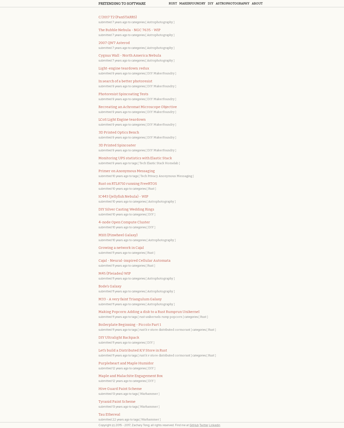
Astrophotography (232, 3)
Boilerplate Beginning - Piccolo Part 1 (130, 325)
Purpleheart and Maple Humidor (126, 363)
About (257, 3)
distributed (166, 329)
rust (142, 317)
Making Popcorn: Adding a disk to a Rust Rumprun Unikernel (149, 312)
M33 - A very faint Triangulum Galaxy (130, 299)
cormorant (182, 329)
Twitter (203, 425)
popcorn (176, 317)
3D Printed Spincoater (117, 145)
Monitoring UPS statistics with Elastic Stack (135, 158)
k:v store (152, 329)
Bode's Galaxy (110, 286)
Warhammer (149, 393)
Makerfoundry (192, 3)
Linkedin (214, 425)
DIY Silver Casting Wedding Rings (126, 209)
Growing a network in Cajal (121, 248)
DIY (150, 73)
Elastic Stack (155, 163)
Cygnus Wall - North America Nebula (130, 55)
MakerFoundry (164, 73)
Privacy (153, 176)
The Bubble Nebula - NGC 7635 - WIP (130, 30)
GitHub (194, 425)
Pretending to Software (122, 3)
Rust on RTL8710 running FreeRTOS (128, 183)
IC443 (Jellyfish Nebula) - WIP (123, 196)
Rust (173, 3)
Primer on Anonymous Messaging (127, 171)
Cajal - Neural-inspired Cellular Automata (135, 260)
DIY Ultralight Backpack (119, 337)
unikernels (153, 317)
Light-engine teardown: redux (124, 68)
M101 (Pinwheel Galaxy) (118, 235)
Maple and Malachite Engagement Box (131, 376)
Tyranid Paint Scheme (117, 401)
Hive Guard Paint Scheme (120, 389)
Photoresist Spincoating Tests (123, 94)
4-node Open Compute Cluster (124, 222)
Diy (210, 3)
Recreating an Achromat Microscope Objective (138, 107)
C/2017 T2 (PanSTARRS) (118, 17)
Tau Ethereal (109, 414)
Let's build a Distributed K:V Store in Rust (133, 350)
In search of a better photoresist (125, 81)
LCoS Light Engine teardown (122, 119)
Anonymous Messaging (175, 176)
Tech (142, 163)
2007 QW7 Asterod (114, 43)
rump (165, 317)
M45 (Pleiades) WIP (115, 273)
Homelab (171, 163)
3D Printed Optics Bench (119, 132)
